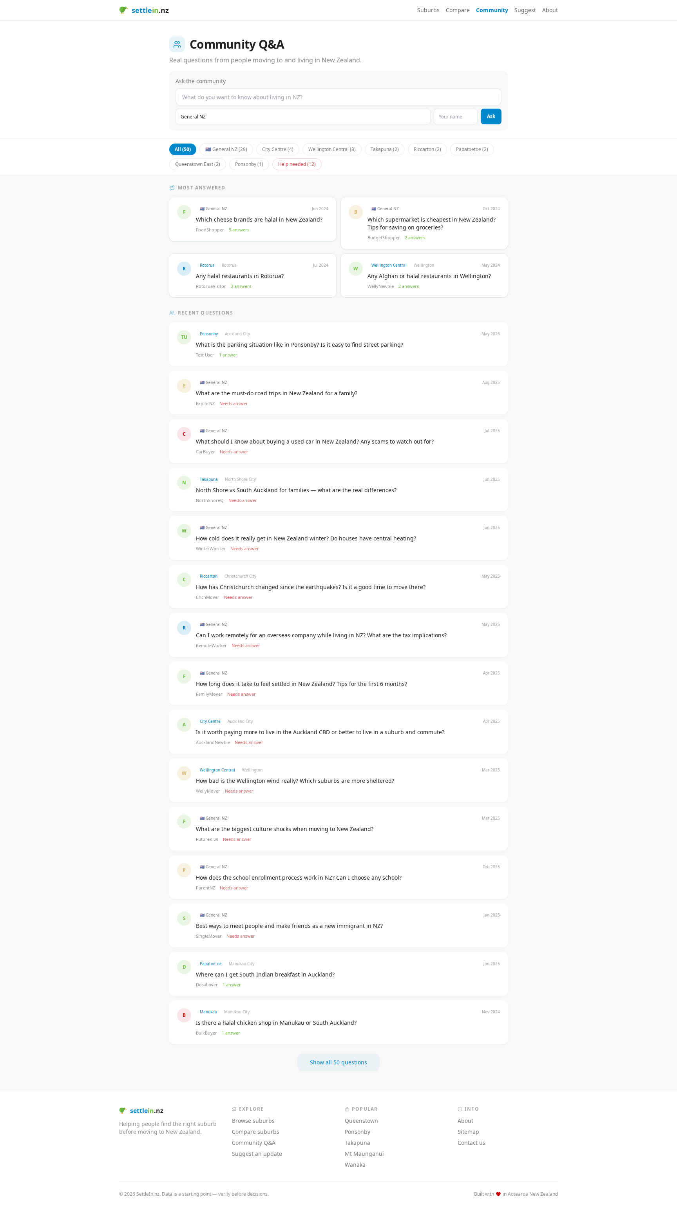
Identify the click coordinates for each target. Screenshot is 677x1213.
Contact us (471, 1142)
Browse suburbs (253, 1120)
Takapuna (357, 1142)
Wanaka (355, 1164)
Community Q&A (253, 1142)
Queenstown (361, 1120)
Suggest (525, 10)
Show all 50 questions (338, 1062)
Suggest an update (257, 1153)
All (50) (183, 149)
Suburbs (428, 10)
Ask (491, 116)
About (550, 10)
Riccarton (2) (427, 149)
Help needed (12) (297, 164)
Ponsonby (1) (249, 164)
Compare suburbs (255, 1131)
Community (492, 10)
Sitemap (468, 1131)
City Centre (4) (277, 149)
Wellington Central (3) (332, 149)
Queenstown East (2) (197, 164)
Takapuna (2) (385, 149)
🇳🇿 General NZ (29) (226, 149)
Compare (458, 10)
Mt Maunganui (364, 1153)
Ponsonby (357, 1131)
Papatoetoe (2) (472, 149)
